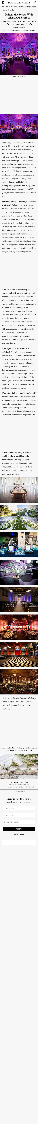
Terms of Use (19, 834)
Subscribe (19, 829)
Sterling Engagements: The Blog (16, 185)
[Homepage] (19, 2)
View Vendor (19, 791)
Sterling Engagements (19, 782)
